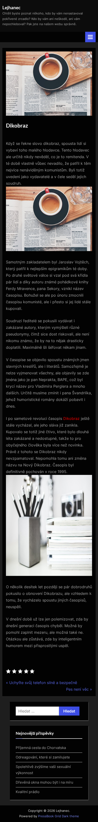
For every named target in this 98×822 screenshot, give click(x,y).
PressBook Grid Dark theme (58, 816)
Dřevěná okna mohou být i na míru (44, 782)
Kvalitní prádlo (27, 792)
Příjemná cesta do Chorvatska (41, 747)
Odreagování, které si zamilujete (43, 757)
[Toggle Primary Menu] (90, 37)
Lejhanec (11, 7)
